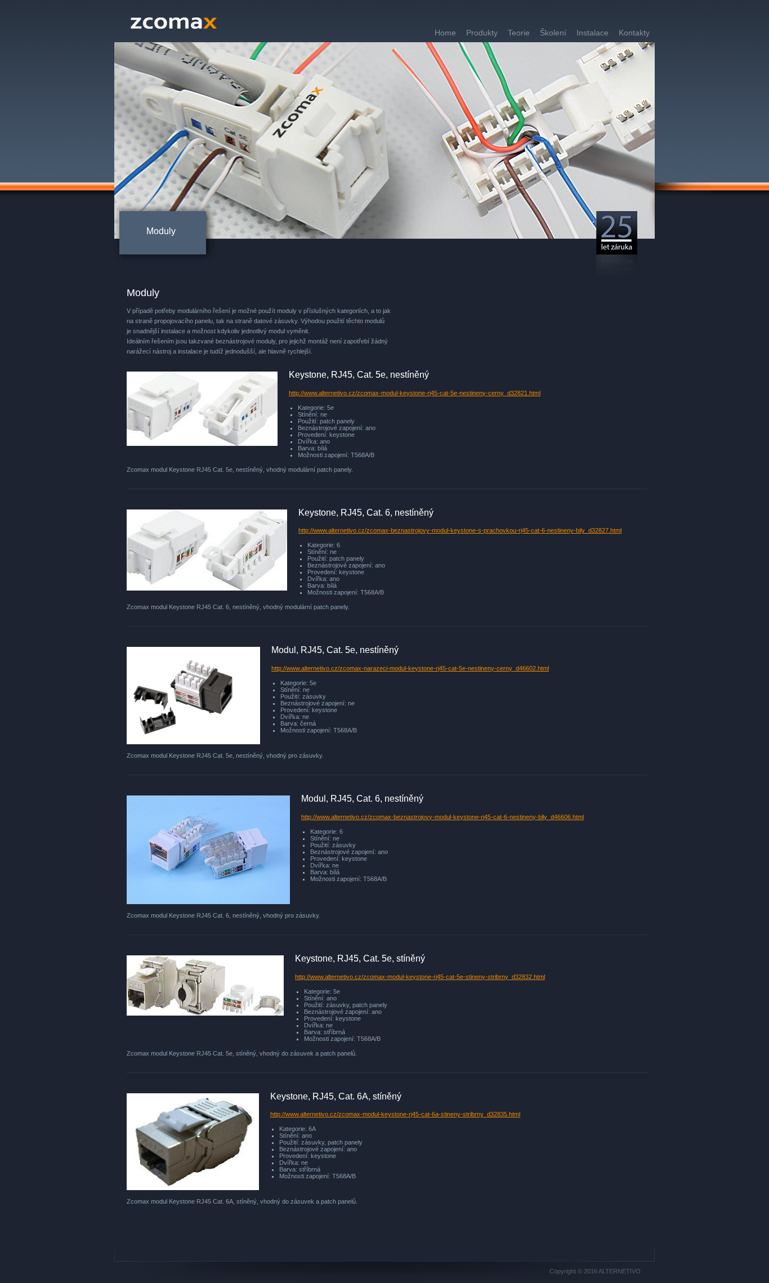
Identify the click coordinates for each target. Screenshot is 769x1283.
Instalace (592, 32)
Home (445, 32)
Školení (553, 32)
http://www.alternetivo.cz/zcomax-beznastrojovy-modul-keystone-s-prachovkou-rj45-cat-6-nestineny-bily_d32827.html (460, 530)
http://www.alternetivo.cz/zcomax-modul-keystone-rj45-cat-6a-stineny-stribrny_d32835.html (395, 1114)
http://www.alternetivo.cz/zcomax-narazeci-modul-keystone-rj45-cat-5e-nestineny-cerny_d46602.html (410, 668)
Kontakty (634, 32)
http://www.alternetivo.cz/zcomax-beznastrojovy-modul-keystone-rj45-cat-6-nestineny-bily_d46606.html (442, 816)
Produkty (482, 32)
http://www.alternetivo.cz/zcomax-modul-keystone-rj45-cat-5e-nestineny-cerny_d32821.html (414, 393)
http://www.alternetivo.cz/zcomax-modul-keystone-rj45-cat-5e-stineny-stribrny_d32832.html (420, 976)
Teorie (519, 32)
